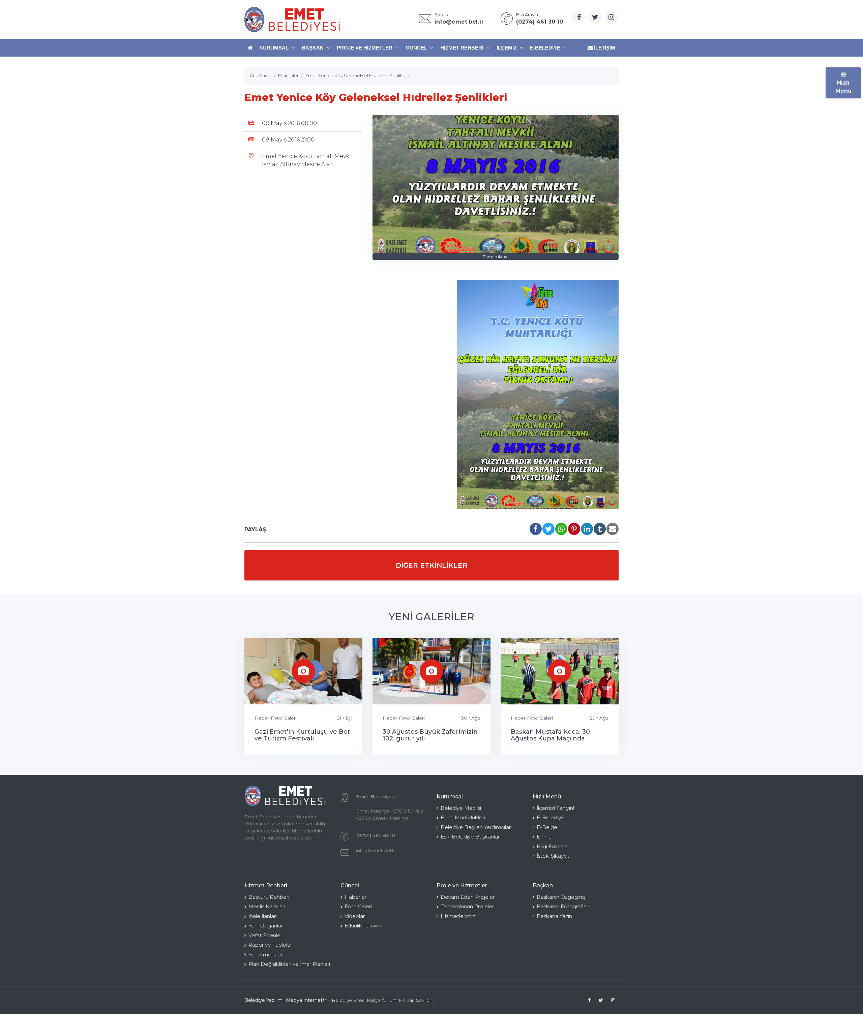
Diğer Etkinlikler (432, 565)
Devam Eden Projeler (468, 897)
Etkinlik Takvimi (363, 925)
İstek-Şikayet (553, 856)
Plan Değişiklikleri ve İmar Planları (289, 964)
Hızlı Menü (843, 87)
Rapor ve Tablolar (270, 945)
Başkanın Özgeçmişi (562, 897)
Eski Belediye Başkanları (471, 836)
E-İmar (545, 836)
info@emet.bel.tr (375, 850)
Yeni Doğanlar (265, 925)
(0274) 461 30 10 (375, 835)
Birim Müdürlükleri (463, 817)
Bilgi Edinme (552, 846)
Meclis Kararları (266, 906)
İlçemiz (507, 48)
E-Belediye (546, 48)
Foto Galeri (358, 906)
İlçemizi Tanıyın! (555, 808)
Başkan (313, 48)
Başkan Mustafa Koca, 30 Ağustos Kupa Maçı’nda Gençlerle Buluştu (550, 738)
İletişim (604, 48)
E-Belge (547, 827)
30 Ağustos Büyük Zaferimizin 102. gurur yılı (430, 735)
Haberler (355, 897)
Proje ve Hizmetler (365, 48)
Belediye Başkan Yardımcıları (476, 827)
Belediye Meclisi (461, 808)
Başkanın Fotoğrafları (563, 906)
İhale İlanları (262, 916)
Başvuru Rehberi (268, 897)
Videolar (355, 916)
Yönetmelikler (265, 954)
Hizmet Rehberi (462, 48)
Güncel (417, 48)
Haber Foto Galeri (276, 718)
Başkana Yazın (554, 916)
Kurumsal (274, 48)
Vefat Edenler (265, 935)
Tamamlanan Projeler (467, 906)
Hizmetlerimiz (458, 916)
